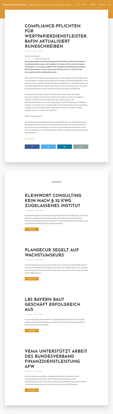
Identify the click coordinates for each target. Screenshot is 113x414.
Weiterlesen (31, 229)
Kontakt (84, 4)
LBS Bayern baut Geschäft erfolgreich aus (52, 305)
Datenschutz (102, 4)
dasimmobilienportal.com (15, 5)
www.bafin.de (29, 138)
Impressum (93, 4)
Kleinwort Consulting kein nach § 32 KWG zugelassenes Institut (53, 201)
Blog (78, 4)
